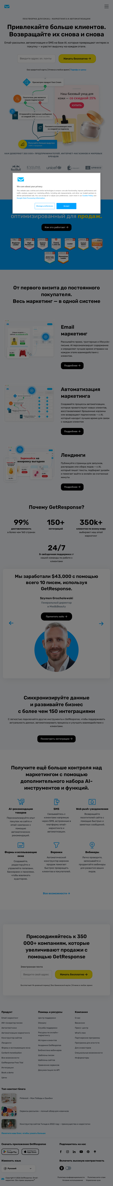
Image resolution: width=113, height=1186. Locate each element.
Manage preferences (44, 206)
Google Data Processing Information (31, 198)
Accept (66, 206)
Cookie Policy (87, 196)
